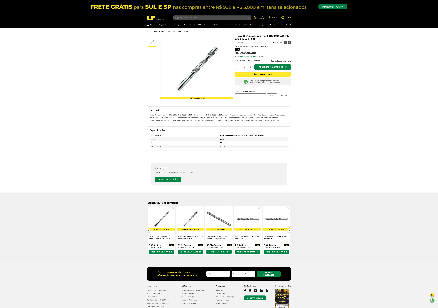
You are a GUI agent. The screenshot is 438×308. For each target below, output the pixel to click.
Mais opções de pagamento (281, 61)
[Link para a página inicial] (149, 31)
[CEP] (250, 94)
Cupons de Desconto (188, 305)
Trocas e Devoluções (188, 299)
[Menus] (283, 17)
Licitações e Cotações (261, 17)
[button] (432, 295)
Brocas (170, 31)
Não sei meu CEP (284, 95)
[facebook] (285, 42)
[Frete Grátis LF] (219, 6)
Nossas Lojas (220, 295)
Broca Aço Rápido (181, 31)
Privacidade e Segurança (225, 299)
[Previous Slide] (149, 231)
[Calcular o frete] (272, 95)
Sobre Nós (219, 292)
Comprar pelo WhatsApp (156, 292)
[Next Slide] (289, 231)
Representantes (221, 305)
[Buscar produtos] (248, 17)
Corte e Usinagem (159, 31)
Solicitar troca (152, 299)
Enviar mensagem (153, 295)
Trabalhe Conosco (222, 302)
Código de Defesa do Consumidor (192, 292)
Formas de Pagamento (188, 302)
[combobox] (213, 17)
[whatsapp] (289, 42)
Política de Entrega (187, 295)
